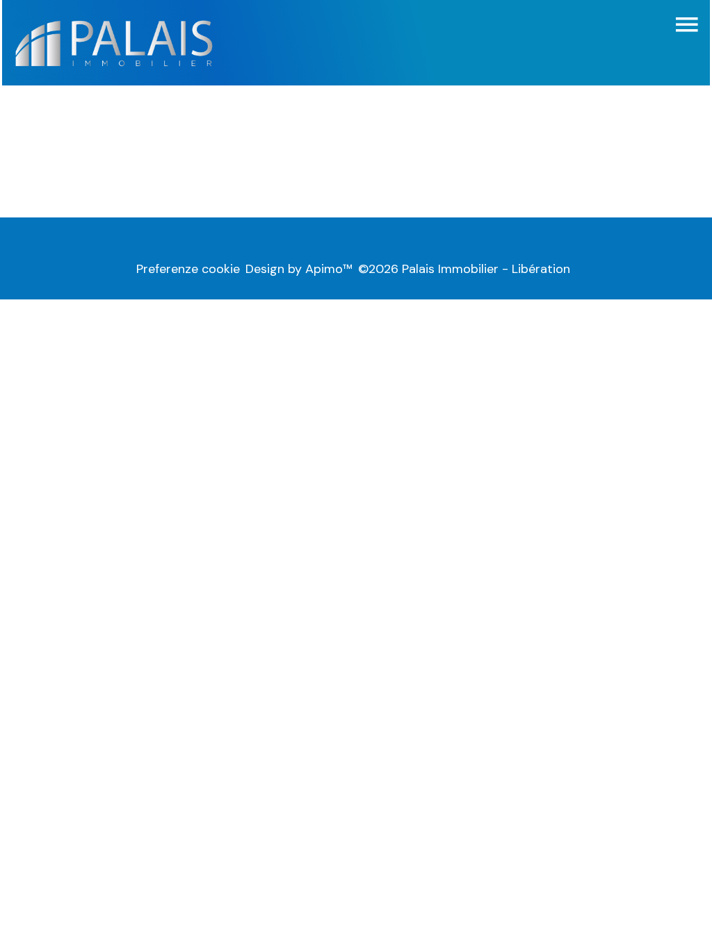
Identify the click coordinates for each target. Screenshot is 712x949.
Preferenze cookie (188, 269)
